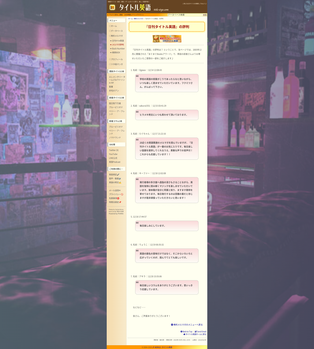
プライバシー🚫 (116, 194)
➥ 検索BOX (115, 52)
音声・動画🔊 (115, 178)
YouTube (113, 153)
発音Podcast (114, 161)
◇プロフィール (116, 59)
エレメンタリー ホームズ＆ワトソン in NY (117, 79)
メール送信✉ (114, 190)
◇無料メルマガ (116, 35)
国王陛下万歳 (115, 103)
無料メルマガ (138, 19)
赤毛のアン (114, 90)
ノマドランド (115, 137)
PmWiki (121, 213)
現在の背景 (120, 211)
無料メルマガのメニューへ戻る (188, 324)
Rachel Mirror (119, 209)
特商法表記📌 (115, 202)
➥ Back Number (117, 48)
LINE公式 (113, 157)
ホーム (130, 19)
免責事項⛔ (114, 198)
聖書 (111, 86)
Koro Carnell (112, 211)
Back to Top (187, 331)
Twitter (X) (113, 150)
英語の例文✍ (115, 182)
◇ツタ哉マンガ (116, 64)
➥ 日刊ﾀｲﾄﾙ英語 (117, 40)
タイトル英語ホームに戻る (195, 334)
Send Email (201, 331)
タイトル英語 (167, 347)
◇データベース (116, 30)
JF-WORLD (156, 347)
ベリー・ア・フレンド (117, 112)
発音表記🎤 (114, 174)
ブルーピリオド (116, 107)
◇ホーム (113, 25)
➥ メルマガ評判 (117, 44)
